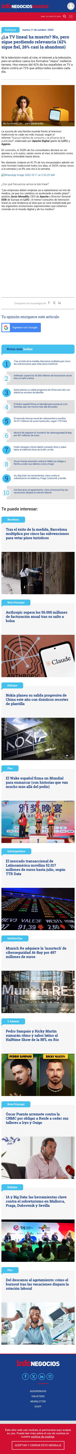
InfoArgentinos (16, 851)
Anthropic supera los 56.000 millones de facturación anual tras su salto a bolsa (43, 377)
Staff (38, 1406)
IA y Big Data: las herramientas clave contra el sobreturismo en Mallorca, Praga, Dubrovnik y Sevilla (40, 477)
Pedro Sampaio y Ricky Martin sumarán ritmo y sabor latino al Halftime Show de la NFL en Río (40, 448)
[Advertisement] (38, 253)
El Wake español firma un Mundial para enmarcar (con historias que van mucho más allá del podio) (41, 405)
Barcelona (13, 519)
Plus (10, 768)
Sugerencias (38, 1391)
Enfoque (10, 30)
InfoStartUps (14, 938)
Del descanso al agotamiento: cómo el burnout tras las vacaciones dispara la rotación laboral (41, 491)
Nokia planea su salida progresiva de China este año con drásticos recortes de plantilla (42, 391)
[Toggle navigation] (70, 16)
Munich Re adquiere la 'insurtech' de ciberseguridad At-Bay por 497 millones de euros (43, 434)
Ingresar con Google (24, 327)
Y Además (13, 1021)
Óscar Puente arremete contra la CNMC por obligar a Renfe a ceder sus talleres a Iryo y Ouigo (40, 462)
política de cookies (42, 1436)
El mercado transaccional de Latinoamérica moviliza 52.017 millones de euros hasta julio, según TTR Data (40, 419)
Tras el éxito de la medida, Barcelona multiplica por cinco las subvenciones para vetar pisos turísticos (42, 362)
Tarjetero (38, 1396)
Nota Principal (15, 602)
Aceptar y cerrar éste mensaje (38, 1445)
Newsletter (38, 1401)
